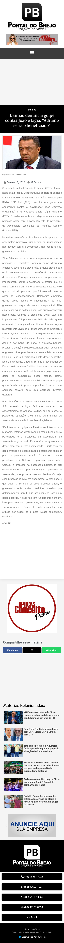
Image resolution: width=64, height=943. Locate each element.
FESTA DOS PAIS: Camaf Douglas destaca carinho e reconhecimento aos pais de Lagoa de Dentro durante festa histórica (41, 766)
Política (32, 109)
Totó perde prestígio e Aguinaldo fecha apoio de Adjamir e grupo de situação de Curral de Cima (41, 748)
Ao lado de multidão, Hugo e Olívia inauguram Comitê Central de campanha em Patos (41, 782)
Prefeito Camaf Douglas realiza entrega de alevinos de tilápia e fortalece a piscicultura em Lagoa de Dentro (41, 800)
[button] (32, 52)
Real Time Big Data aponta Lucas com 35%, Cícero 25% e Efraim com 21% (41, 732)
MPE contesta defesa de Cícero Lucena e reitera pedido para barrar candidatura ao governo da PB (42, 715)
